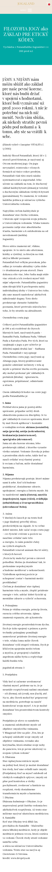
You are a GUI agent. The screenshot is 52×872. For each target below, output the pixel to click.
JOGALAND (26, 3)
